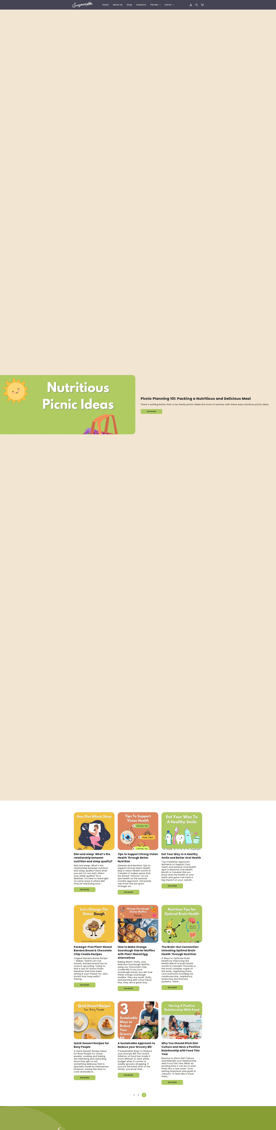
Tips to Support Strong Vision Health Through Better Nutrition (138, 857)
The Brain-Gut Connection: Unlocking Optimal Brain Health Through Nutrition (180, 950)
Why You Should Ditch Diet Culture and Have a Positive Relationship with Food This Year (181, 1048)
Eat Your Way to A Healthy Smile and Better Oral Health (181, 856)
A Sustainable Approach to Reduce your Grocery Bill (136, 1045)
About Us (117, 4)
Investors (141, 4)
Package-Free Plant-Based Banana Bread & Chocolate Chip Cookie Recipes (93, 950)
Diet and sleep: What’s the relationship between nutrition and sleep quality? (93, 857)
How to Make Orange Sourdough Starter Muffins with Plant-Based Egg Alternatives (136, 952)
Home (105, 4)
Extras (168, 4)
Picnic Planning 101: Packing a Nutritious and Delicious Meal (196, 398)
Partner (155, 4)
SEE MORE (151, 411)
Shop (129, 4)
